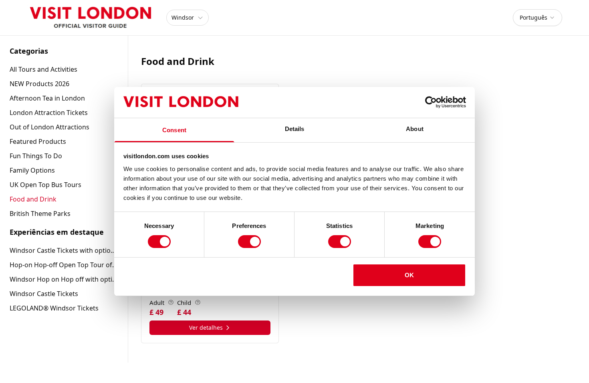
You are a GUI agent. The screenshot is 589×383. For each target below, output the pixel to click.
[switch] (249, 241)
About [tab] (415, 128)
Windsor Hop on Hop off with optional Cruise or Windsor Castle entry (64, 279)
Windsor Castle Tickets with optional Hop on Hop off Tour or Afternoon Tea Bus (64, 250)
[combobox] (537, 17)
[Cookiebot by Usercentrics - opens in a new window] (431, 102)
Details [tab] (295, 128)
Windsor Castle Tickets (44, 293)
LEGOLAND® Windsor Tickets (54, 308)
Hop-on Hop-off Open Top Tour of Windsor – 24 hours (64, 264)
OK (409, 275)
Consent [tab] (174, 130)
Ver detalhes (206, 327)
